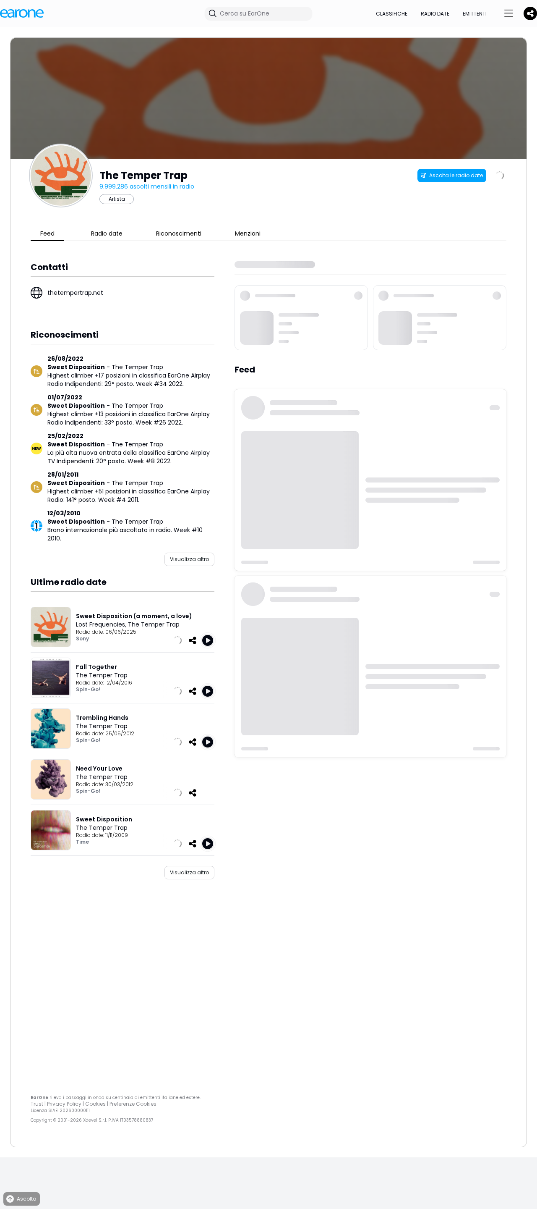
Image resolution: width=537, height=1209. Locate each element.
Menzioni (248, 233)
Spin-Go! (88, 689)
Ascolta (26, 1198)
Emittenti (475, 13)
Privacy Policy (64, 1103)
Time (82, 841)
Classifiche (391, 13)
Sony (82, 638)
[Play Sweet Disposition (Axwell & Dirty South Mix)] (207, 843)
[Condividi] (192, 640)
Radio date (435, 13)
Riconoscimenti (178, 233)
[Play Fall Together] (207, 691)
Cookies (95, 1103)
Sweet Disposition (76, 367)
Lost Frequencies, (102, 624)
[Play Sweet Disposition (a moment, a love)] (207, 640)
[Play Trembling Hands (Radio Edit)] (207, 742)
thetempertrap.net (75, 292)
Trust (37, 1103)
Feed (47, 233)
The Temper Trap (137, 367)
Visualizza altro (189, 559)
